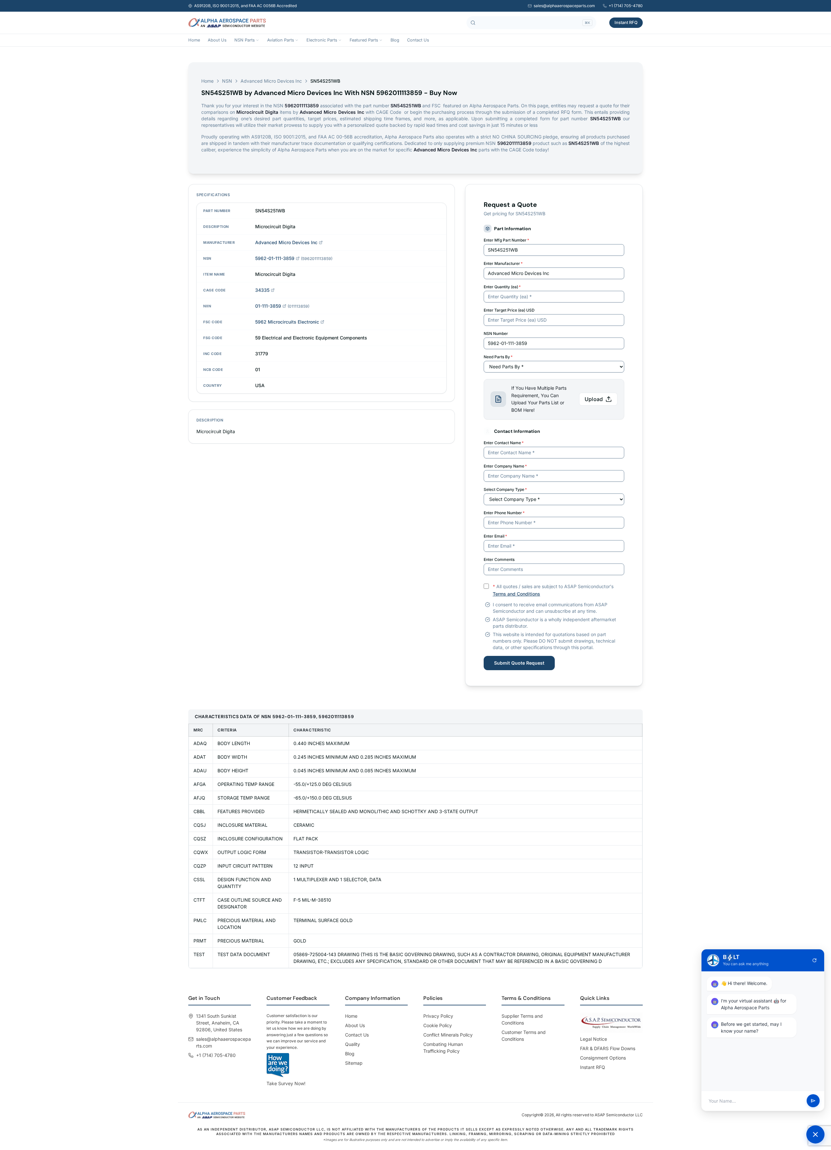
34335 (262, 290)
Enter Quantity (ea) (502, 286)
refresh (814, 960)
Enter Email (495, 536)
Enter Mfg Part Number (506, 240)
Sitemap (354, 1063)
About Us (217, 40)
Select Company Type (505, 489)
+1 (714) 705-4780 (626, 5)
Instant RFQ (626, 22)
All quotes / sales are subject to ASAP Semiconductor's (553, 590)
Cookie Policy (437, 1025)
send (813, 1101)
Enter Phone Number (504, 512)
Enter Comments (499, 559)
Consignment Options (603, 1058)
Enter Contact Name (504, 442)
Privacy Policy (438, 1016)
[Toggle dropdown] (257, 40)
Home (194, 40)
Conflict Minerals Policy (448, 1034)
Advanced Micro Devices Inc (271, 81)
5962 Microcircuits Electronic (287, 322)
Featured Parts (364, 40)
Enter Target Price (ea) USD (509, 310)
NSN (227, 81)
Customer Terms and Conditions (524, 1035)
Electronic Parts (321, 40)
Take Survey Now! (286, 1083)
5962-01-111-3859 (274, 258)
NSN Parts (244, 40)
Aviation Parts (280, 40)
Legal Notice (593, 1039)
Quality (352, 1044)
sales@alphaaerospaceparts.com (564, 5)
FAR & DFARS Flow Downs (607, 1048)
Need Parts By (498, 356)
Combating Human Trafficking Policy (443, 1047)
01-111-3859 (268, 306)
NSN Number (496, 333)
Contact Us (418, 40)
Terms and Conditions (516, 594)
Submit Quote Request (519, 663)
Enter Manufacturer (503, 263)
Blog (395, 40)
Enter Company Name (505, 466)
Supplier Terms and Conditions (522, 1019)
